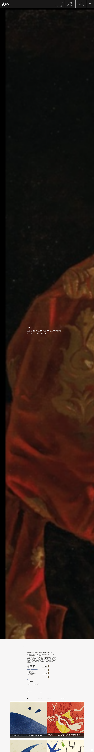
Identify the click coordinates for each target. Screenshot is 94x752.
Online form (30, 687)
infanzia (45, 666)
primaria (45, 669)
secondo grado (45, 676)
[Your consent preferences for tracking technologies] (92, 750)
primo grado (45, 673)
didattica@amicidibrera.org (32, 669)
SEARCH (63, 698)
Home (22, 646)
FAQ (27, 679)
